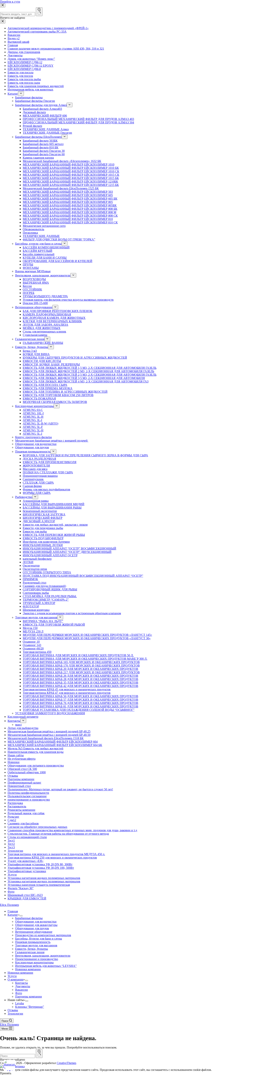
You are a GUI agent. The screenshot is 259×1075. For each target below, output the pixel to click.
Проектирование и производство (36, 959)
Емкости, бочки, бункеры (31, 948)
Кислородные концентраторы (34, 962)
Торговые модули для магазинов (36, 945)
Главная (13, 911)
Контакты (21, 982)
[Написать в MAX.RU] (9, 1065)
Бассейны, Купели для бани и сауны (38, 938)
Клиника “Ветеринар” (29, 1006)
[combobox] (17, 1056)
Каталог (13, 914)
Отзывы (13, 1010)
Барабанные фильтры (29, 918)
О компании (16, 979)
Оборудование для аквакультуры (36, 925)
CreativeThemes (66, 1063)
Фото (18, 993)
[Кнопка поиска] (39, 1053)
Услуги (12, 976)
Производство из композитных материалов (43, 935)
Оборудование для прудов (32, 928)
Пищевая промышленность (32, 942)
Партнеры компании (28, 996)
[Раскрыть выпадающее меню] (21, 915)
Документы (22, 986)
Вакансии (21, 989)
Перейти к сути (10, 1)
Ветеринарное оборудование (33, 931)
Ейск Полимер (9, 904)
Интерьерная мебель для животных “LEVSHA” (46, 965)
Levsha (19, 1003)
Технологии (15, 1013)
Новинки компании (28, 969)
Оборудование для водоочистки (36, 921)
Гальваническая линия (29, 952)
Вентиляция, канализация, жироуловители (42, 955)
